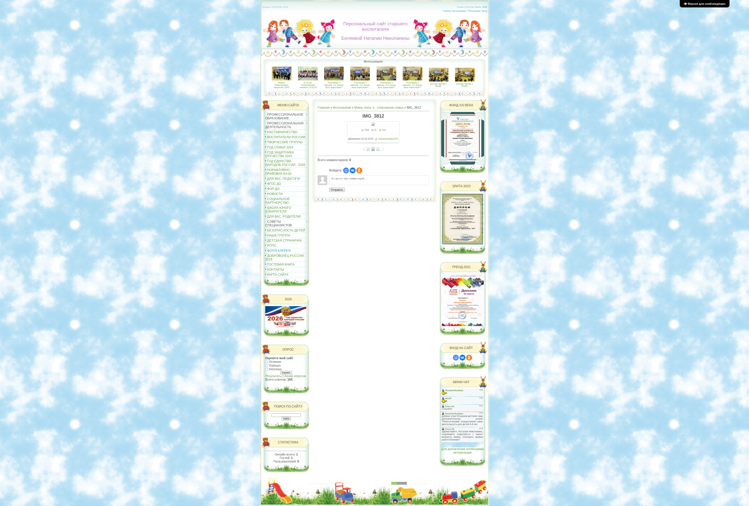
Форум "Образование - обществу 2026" (282, 85)
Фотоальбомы (459, 11)
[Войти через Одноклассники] (359, 170)
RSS (485, 7)
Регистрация (474, 11)
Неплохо (275, 369)
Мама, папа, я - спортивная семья (378, 107)
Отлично (275, 361)
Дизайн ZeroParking (418, 484)
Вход (484, 11)
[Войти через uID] (346, 170)
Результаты (273, 376)
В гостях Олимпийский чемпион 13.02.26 (308, 85)
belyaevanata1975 (388, 138)
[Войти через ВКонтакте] (353, 170)
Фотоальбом (342, 107)
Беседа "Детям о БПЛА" (438, 85)
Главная (447, 11)
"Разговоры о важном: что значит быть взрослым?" (334, 85)
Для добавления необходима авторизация (462, 450)
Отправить (337, 189)
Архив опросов (295, 376)
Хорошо (275, 365)
